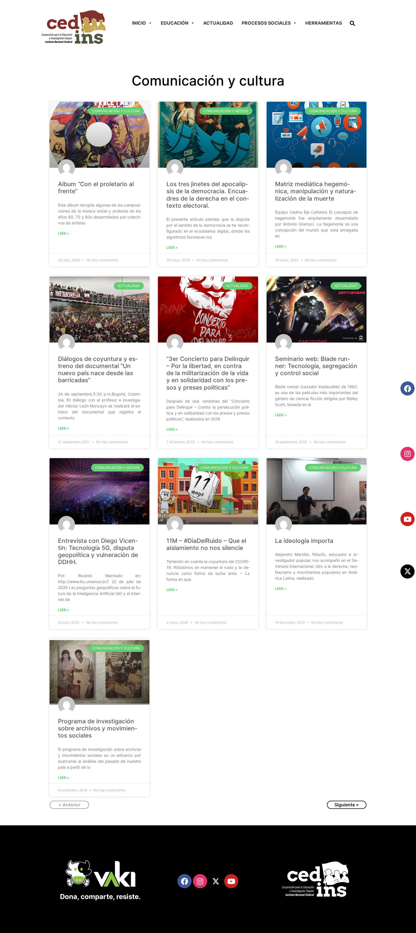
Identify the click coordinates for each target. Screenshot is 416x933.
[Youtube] (407, 519)
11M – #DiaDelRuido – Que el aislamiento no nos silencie (206, 544)
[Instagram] (407, 454)
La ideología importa (304, 540)
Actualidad (218, 23)
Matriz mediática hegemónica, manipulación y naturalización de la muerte (315, 191)
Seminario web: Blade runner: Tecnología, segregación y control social (316, 366)
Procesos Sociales (266, 23)
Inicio (139, 23)
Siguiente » (346, 804)
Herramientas (323, 23)
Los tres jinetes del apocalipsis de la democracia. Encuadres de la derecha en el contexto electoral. (207, 194)
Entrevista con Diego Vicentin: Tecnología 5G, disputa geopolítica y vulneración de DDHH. (98, 551)
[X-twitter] (407, 571)
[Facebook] (407, 388)
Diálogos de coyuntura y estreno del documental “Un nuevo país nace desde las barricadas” (98, 369)
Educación (174, 23)
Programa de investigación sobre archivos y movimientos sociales (97, 728)
